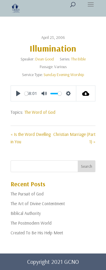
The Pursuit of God (27, 194)
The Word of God (39, 112)
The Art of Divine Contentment (38, 203)
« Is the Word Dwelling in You (31, 138)
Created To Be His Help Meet (37, 233)
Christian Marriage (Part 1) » (74, 138)
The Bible (78, 59)
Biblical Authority (26, 213)
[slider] (26, 93)
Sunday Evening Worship (64, 74)
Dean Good (44, 59)
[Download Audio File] (85, 93)
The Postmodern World (31, 223)
